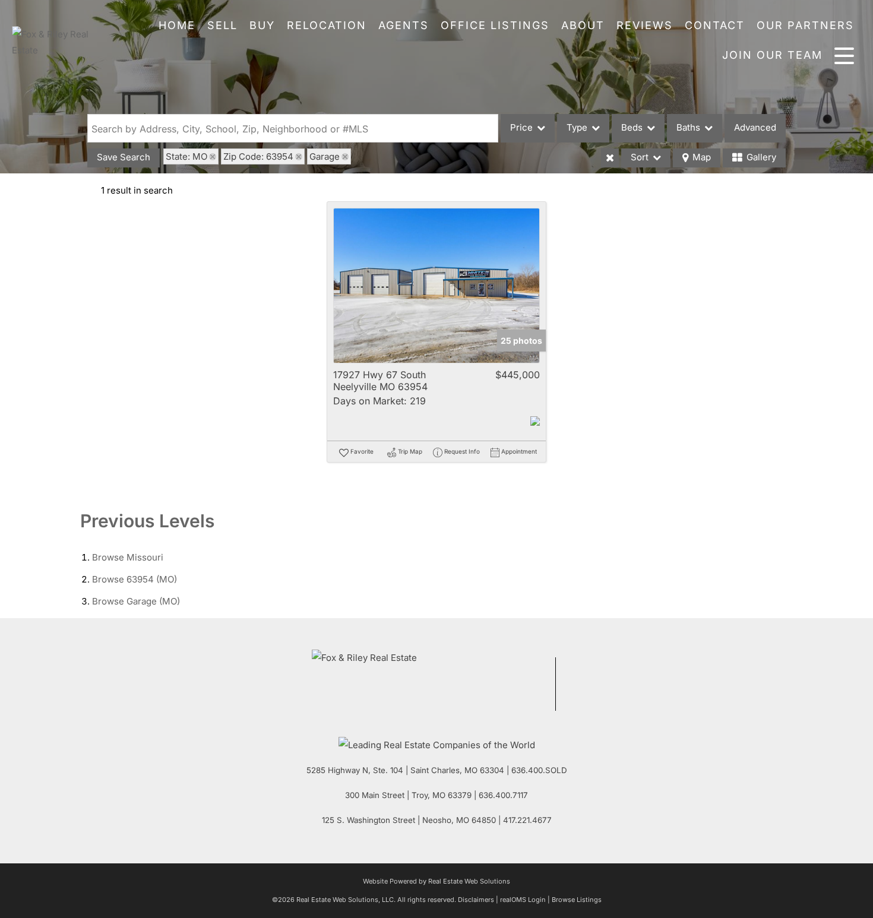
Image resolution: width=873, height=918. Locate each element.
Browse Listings (577, 899)
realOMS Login (523, 899)
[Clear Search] (610, 157)
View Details (437, 286)
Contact (715, 25)
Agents (403, 25)
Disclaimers (476, 899)
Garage (324, 156)
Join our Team (772, 55)
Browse (127, 557)
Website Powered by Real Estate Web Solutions (436, 881)
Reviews (644, 25)
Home (177, 25)
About (583, 25)
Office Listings (495, 25)
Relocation (326, 25)
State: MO (186, 156)
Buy (262, 25)
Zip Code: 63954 (258, 156)
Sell (222, 25)
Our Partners (805, 25)
